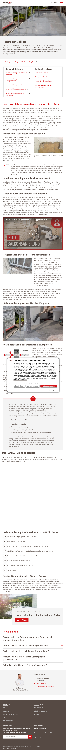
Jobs (4, 717)
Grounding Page (8, 720)
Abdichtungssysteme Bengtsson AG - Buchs (15, 62)
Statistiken (28, 383)
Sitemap (37, 746)
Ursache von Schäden (41, 73)
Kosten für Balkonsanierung (43, 81)
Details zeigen (51, 390)
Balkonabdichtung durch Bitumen (15, 89)
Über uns (6, 708)
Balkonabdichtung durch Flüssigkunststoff (13, 80)
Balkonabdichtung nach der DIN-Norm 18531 (15, 94)
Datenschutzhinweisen (20, 379)
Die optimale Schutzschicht (43, 77)
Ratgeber (31, 62)
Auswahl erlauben (32, 386)
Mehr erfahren (22, 620)
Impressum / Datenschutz (26, 746)
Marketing (35, 383)
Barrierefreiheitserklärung (10, 746)
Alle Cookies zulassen (48, 386)
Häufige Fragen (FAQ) (40, 711)
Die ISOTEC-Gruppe (40, 708)
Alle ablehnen (19, 386)
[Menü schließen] (61, 3)
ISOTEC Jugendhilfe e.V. (10, 714)
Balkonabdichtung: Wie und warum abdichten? (16, 73)
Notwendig (12, 383)
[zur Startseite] (7, 3)
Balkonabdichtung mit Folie (14, 85)
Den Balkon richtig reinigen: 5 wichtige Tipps (44, 86)
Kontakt (54, 3)
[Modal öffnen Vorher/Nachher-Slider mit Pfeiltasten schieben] (33, 323)
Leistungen (6, 711)
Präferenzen (20, 383)
